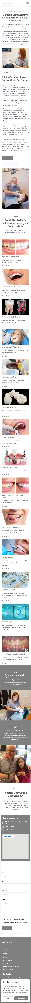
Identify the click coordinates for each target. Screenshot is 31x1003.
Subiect (4, 890)
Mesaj (4, 899)
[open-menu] (27, 3)
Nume (4, 864)
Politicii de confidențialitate (11, 924)
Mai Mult (4, 265)
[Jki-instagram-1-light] (6, 949)
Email (3, 881)
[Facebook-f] (3, 949)
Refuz (8, 998)
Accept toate (21, 998)
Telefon (5, 873)
